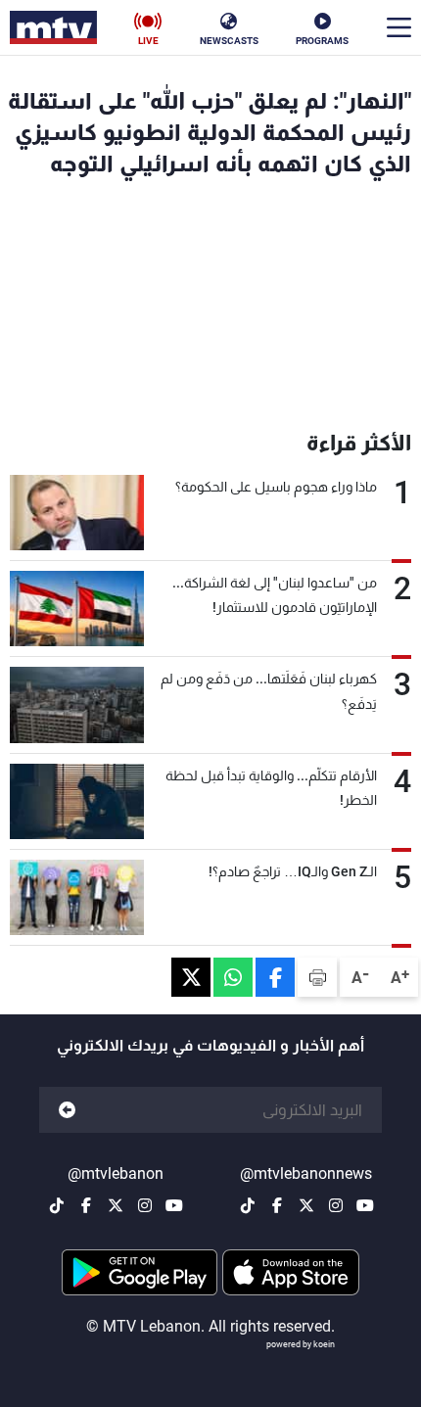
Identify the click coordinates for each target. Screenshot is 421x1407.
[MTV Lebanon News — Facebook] (277, 1205)
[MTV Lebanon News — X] (306, 1205)
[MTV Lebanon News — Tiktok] (247, 1205)
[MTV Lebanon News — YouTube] (365, 1205)
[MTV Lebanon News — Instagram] (336, 1205)
